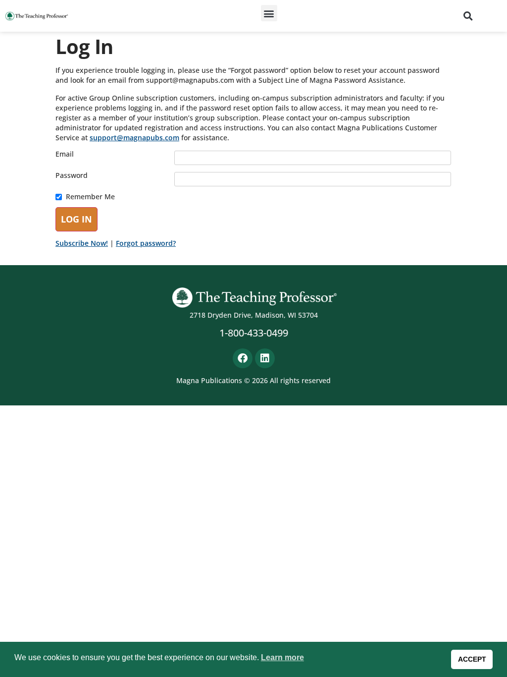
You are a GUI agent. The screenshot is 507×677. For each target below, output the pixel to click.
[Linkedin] (265, 358)
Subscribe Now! (81, 243)
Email (64, 154)
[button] (269, 13)
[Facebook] (243, 358)
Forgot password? (146, 243)
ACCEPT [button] (472, 659)
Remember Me (90, 196)
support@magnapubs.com (134, 137)
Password (71, 175)
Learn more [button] (282, 657)
